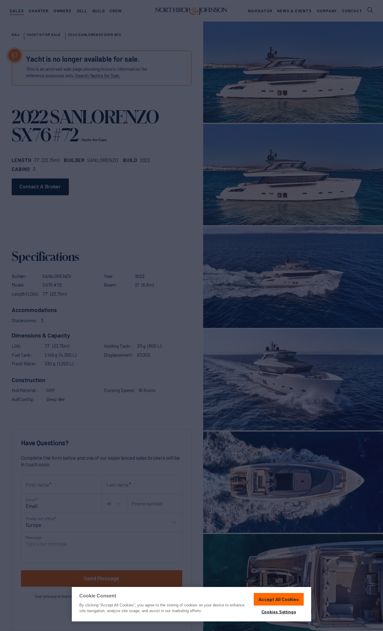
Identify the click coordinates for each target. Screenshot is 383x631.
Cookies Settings (279, 612)
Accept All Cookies (279, 599)
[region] (191, 604)
